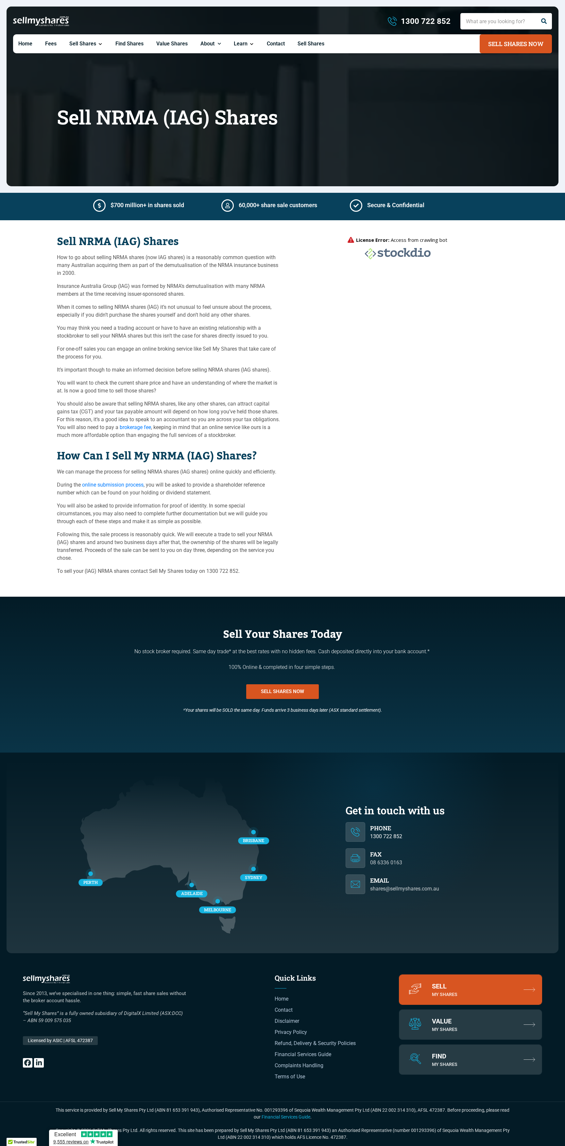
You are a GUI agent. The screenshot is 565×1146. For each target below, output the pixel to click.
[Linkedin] (38, 1063)
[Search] (544, 21)
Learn (241, 44)
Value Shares (172, 44)
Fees (51, 44)
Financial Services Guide (286, 1117)
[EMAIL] (355, 884)
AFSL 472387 (60, 1040)
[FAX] (355, 858)
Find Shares (129, 44)
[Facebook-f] (27, 1063)
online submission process (113, 485)
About (207, 44)
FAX (376, 854)
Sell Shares (82, 44)
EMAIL (379, 880)
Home (25, 44)
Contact (276, 44)
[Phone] (355, 832)
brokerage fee (135, 427)
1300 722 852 (386, 836)
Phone (380, 828)
